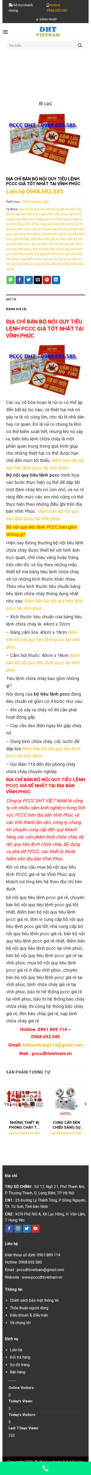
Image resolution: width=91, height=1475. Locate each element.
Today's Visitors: (22, 1415)
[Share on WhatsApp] (11, 280)
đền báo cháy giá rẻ (44, 239)
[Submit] (80, 45)
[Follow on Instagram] (18, 1229)
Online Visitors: (21, 1388)
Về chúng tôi (20, 1322)
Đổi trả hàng (20, 1357)
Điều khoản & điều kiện (29, 1315)
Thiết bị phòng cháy (56, 75)
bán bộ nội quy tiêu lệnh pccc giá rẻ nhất (46, 209)
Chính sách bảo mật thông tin (34, 1300)
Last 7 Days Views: (24, 1428)
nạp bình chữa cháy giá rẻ (39, 259)
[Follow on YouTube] (36, 1229)
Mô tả (11, 299)
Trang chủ (26, 75)
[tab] (45, 299)
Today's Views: (21, 1401)
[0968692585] (45, 1468)
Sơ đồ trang (20, 1364)
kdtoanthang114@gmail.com (53, 1045)
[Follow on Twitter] (27, 1229)
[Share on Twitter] (29, 280)
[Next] (85, 1114)
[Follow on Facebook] (9, 1229)
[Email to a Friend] (38, 280)
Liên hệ (16, 1350)
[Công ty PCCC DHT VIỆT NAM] (48, 31)
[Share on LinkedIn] (56, 280)
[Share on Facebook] (20, 280)
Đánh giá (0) (16, 309)
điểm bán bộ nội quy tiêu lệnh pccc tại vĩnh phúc (43, 640)
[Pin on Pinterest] (47, 280)
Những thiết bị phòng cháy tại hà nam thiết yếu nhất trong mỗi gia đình (25, 1125)
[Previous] (5, 1114)
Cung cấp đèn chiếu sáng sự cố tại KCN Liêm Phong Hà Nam (66, 1125)
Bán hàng (17, 1372)
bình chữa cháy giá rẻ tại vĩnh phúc (49, 224)
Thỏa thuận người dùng (29, 1308)
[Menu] (5, 32)
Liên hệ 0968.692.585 (34, 191)
